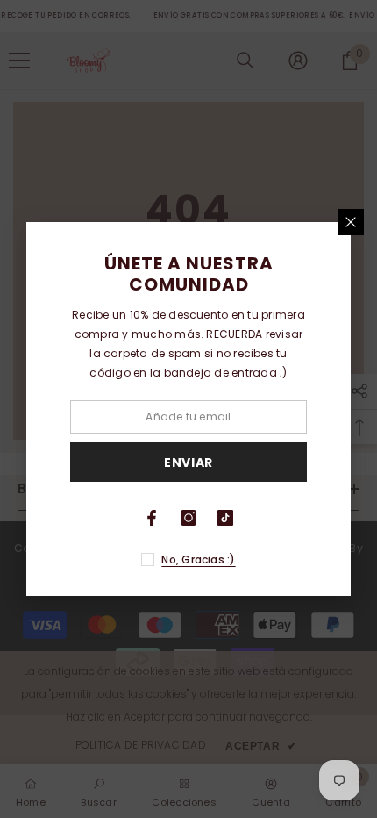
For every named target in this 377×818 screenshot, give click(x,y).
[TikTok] (225, 517)
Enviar (188, 462)
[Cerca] (351, 222)
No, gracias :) (198, 559)
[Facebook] (151, 517)
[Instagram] (188, 517)
